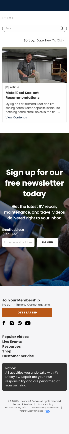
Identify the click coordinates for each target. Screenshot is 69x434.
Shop (6, 351)
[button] (61, 28)
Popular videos (15, 336)
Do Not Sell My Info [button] (15, 407)
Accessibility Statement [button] (45, 407)
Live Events (12, 341)
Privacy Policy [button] (45, 404)
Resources (11, 346)
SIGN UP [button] (47, 242)
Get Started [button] (27, 312)
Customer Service (18, 356)
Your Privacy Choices (31, 411)
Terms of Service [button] (22, 404)
